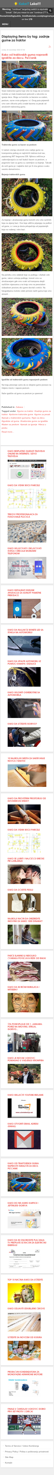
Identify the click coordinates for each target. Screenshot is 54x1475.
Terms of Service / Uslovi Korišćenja (22, 1446)
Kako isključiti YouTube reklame (25, 1094)
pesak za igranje (29, 424)
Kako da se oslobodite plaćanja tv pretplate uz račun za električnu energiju (27, 1242)
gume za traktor (25, 411)
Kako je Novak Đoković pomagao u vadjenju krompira (26, 1059)
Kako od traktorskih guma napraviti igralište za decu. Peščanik (25, 56)
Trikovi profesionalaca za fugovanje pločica (23, 515)
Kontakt (8, 1462)
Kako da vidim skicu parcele (24, 485)
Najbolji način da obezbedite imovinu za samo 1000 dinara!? (25, 920)
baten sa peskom (11, 424)
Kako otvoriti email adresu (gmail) (23, 1125)
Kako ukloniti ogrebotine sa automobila (24, 693)
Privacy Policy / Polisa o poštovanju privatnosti (27, 1451)
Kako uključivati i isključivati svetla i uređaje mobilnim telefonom (25, 551)
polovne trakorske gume (21, 414)
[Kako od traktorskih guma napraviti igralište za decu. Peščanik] (24, 87)
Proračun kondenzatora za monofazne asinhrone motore (25, 1373)
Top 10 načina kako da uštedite (25, 1279)
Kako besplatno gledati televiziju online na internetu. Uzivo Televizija (26, 453)
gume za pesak (43, 414)
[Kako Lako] (27, 5)
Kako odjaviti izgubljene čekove (26, 1308)
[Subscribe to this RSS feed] (50, 47)
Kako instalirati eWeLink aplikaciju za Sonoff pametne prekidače (24, 592)
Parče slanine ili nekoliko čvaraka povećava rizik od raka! (27, 957)
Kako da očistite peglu (20, 889)
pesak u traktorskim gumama (16, 418)
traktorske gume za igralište (35, 421)
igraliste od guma (11, 421)
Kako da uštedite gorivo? (22, 723)
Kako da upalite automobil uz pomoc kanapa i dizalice (24, 662)
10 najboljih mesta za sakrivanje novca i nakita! (26, 759)
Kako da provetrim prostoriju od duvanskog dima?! (27, 799)
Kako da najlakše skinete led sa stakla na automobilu (25, 631)
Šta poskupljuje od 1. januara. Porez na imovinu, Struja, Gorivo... (25, 1026)
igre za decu (39, 418)
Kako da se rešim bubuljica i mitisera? (23, 988)
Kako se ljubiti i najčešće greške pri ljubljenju (26, 860)
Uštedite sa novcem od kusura (25, 1337)
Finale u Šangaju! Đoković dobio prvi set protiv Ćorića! (27, 1410)
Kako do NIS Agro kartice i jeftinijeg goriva (23, 1204)
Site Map (9, 1457)
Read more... (8, 432)
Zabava (19, 407)
